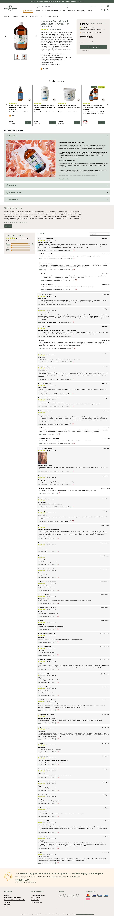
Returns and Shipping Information (14, 900)
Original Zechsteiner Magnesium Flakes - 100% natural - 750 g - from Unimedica (44, 107)
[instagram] (64, 895)
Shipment (7, 902)
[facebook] (60, 895)
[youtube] (68, 895)
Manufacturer (13, 199)
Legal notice (35, 900)
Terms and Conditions (38, 895)
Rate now (8, 226)
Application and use (15, 192)
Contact (103, 6)
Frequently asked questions (12, 897)
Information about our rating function (15, 222)
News (97, 6)
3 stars (8, 247)
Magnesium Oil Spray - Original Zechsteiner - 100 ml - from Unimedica (18, 107)
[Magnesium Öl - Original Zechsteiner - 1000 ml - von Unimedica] (20, 36)
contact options (75, 877)
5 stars (8, 244)
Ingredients (12, 185)
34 (33, 244)
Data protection (36, 897)
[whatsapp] (77, 895)
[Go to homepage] (10, 8)
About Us (92, 6)
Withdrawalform (36, 902)
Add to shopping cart (93, 47)
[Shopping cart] (108, 10)
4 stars (8, 245)
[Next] (36, 36)
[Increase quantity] (92, 42)
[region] (21, 39)
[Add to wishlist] (29, 99)
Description (12, 136)
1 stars (8, 251)
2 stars (8, 249)
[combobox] (54, 6)
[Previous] (5, 36)
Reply (39, 250)
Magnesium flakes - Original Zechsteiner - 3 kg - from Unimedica (69, 106)
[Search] (39, 6)
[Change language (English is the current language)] (108, 6)
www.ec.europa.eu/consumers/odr (85, 914)
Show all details (63, 179)
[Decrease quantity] (87, 42)
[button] (6, 105)
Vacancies (7, 905)
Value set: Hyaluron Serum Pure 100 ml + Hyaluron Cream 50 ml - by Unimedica (93, 107)
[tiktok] (73, 895)
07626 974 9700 (61, 1)
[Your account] (104, 10)
